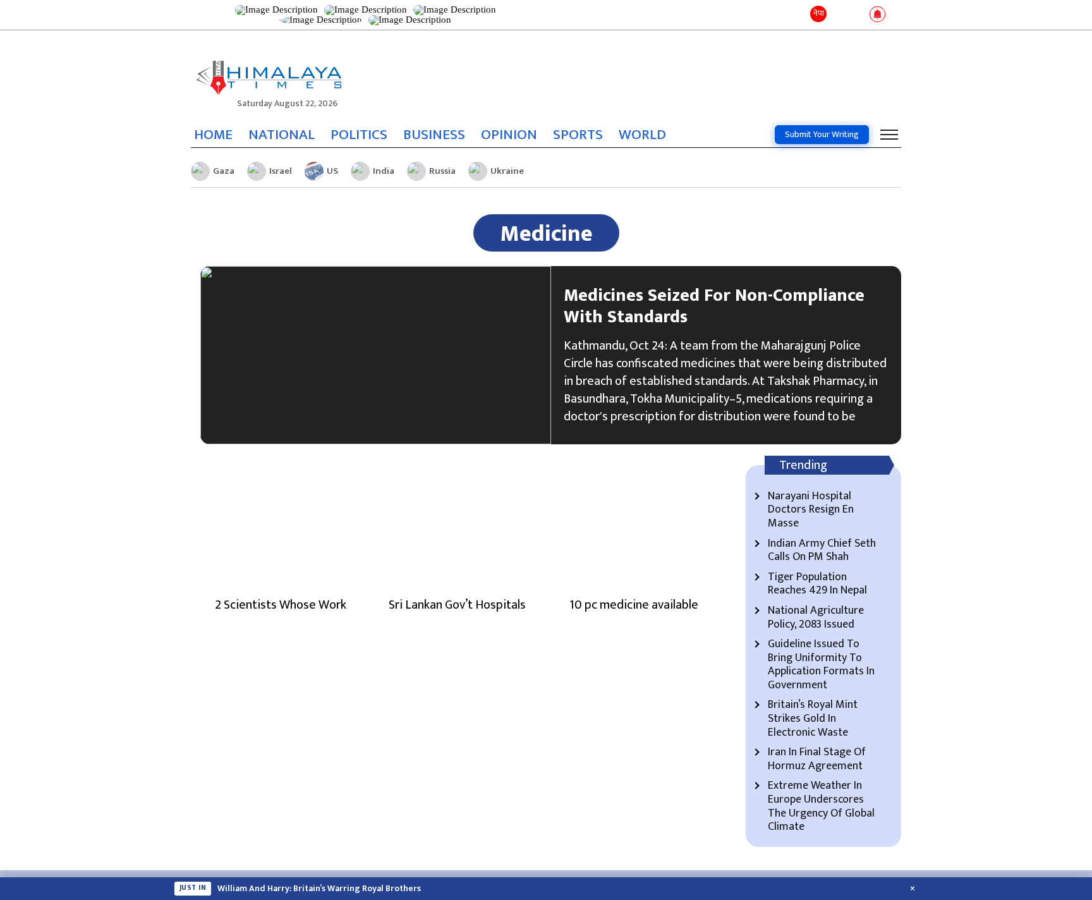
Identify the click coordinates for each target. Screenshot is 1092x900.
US (332, 171)
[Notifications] (877, 15)
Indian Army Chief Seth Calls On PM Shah (822, 550)
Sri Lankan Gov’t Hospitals (457, 605)
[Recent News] (839, 15)
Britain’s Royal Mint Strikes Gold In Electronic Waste (813, 718)
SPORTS (578, 134)
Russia (442, 171)
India (383, 171)
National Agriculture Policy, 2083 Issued (816, 617)
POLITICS (359, 134)
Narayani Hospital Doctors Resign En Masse (811, 510)
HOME (213, 134)
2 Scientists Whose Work (280, 605)
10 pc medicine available (633, 605)
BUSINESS (434, 134)
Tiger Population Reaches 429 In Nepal (817, 584)
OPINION (509, 134)
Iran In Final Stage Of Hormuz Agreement (817, 759)
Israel (280, 171)
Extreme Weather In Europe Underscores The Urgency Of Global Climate (821, 806)
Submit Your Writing (822, 134)
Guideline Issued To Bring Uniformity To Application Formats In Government (821, 665)
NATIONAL (281, 134)
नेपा (818, 13)
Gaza (223, 171)
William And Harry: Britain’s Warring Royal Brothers (319, 888)
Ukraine (507, 171)
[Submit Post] (857, 15)
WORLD (642, 134)
